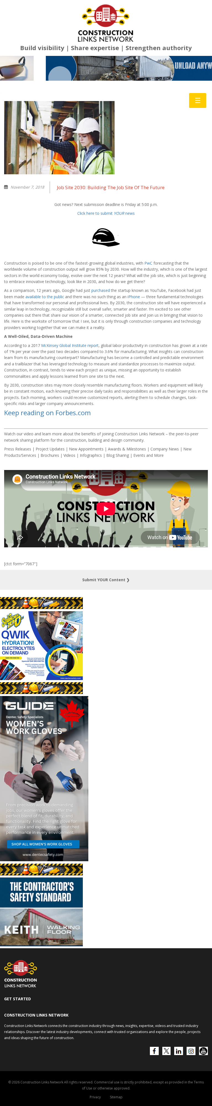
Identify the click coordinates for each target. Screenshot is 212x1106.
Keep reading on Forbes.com (47, 453)
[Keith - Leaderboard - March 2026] (106, 109)
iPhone (134, 337)
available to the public (44, 337)
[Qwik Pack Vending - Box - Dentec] (41, 719)
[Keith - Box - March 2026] (41, 985)
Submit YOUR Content (106, 620)
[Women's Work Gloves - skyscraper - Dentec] (44, 900)
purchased (100, 331)
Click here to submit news (106, 254)
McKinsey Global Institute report (70, 385)
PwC (148, 303)
